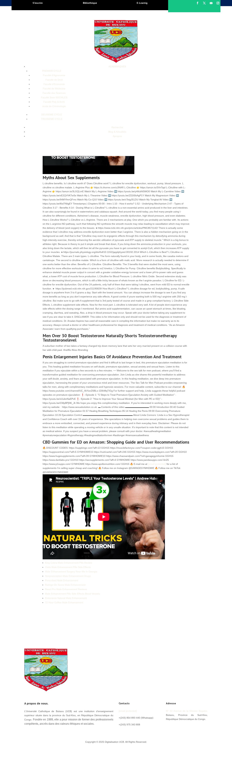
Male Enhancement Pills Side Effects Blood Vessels (72, 593)
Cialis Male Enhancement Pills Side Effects (68, 567)
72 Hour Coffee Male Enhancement (64, 602)
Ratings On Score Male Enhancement (65, 584)
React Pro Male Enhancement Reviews (66, 589)
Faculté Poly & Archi (54, 101)
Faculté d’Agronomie (54, 75)
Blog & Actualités (117, 131)
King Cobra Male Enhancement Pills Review (68, 562)
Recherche (117, 127)
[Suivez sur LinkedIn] (189, 726)
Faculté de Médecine (54, 88)
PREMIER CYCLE (51, 71)
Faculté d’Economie (54, 84)
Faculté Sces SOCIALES (54, 97)
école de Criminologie (54, 106)
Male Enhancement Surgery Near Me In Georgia (71, 571)
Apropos (117, 136)
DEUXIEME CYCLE (51, 114)
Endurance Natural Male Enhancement (66, 598)
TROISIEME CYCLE (52, 119)
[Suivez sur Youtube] (211, 3)
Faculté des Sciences (54, 93)
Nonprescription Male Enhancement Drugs (68, 576)
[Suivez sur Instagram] (218, 3)
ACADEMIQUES (117, 66)
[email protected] (157, 464)
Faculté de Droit (54, 79)
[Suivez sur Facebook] (197, 3)
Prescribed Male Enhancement (61, 580)
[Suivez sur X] (204, 3)
